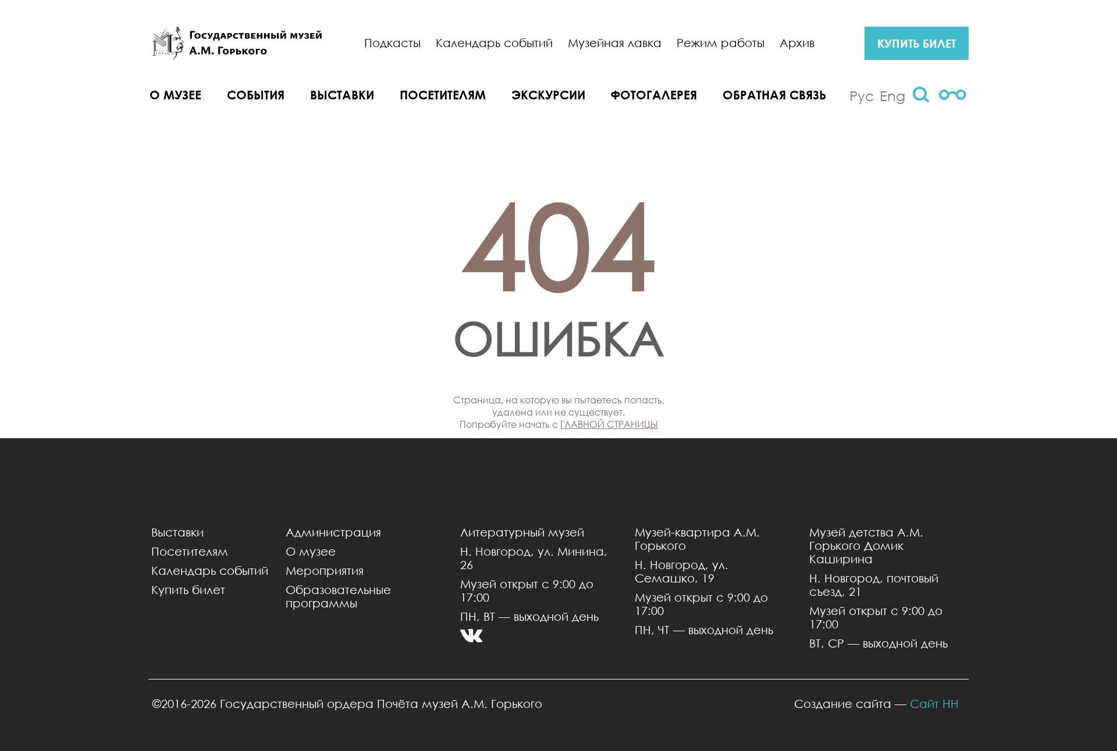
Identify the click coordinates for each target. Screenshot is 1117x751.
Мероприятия (325, 570)
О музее (175, 95)
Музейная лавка (614, 42)
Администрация (333, 532)
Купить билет (188, 589)
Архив (797, 42)
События (255, 95)
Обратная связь (774, 95)
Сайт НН (934, 703)
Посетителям (443, 95)
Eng (892, 95)
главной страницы (609, 424)
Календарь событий (494, 42)
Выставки (342, 95)
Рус (861, 95)
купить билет (916, 43)
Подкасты (392, 42)
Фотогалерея (654, 95)
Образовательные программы (338, 596)
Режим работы (720, 42)
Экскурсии (548, 95)
